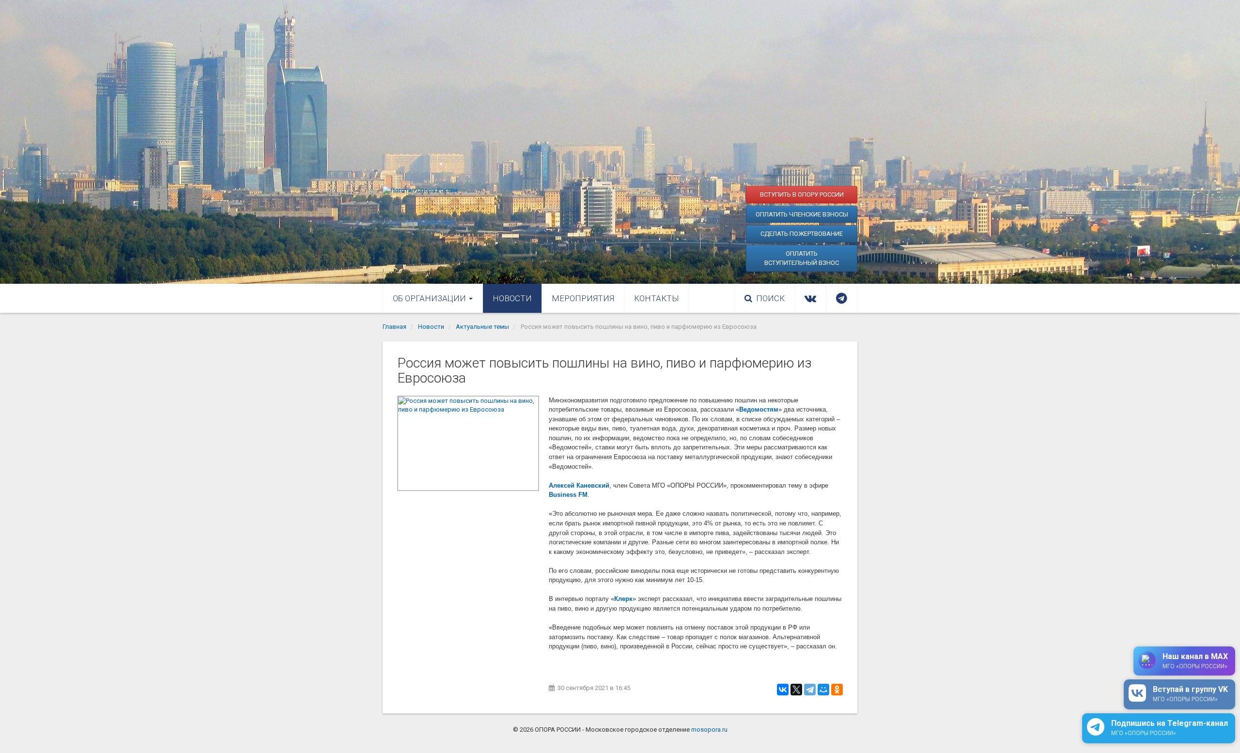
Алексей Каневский (579, 485)
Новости (512, 298)
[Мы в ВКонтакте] (810, 298)
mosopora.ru (709, 729)
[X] (796, 689)
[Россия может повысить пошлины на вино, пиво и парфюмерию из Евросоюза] (468, 443)
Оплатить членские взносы (802, 214)
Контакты (656, 298)
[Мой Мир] (823, 689)
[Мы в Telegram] (841, 298)
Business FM (568, 494)
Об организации (430, 298)
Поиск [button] (770, 298)
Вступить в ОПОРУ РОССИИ (802, 194)
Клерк (623, 598)
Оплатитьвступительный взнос (801, 258)
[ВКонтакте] (783, 689)
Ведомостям (758, 409)
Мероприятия (583, 298)
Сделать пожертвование (801, 233)
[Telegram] (810, 689)
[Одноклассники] (837, 689)
